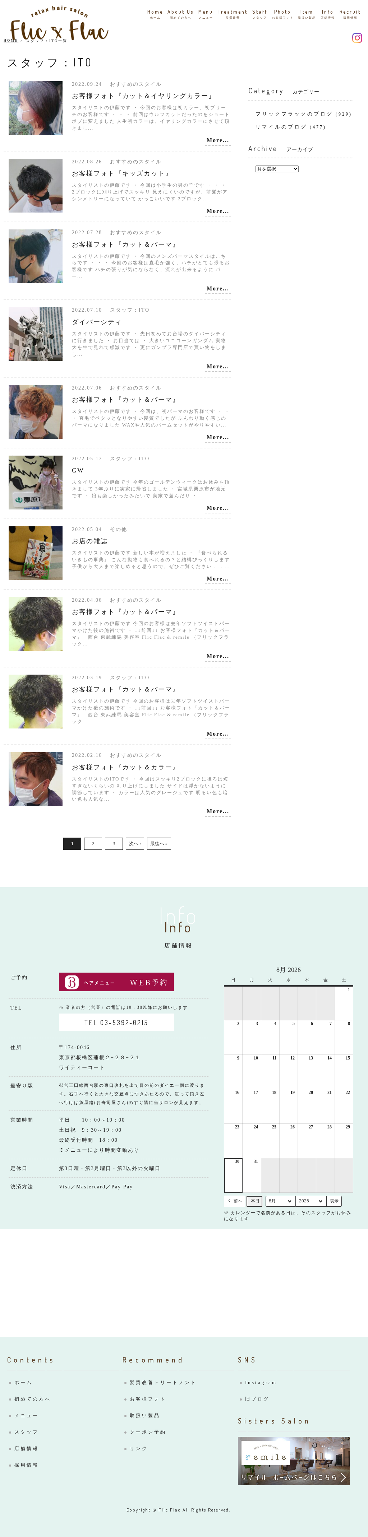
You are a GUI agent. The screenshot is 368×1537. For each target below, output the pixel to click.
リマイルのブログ (281, 127)
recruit (350, 14)
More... (218, 140)
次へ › (135, 843)
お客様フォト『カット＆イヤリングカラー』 (144, 95)
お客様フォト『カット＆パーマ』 (126, 244)
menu (205, 14)
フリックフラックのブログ (294, 114)
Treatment (233, 14)
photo (283, 14)
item (307, 14)
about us (180, 14)
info (328, 14)
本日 (255, 1200)
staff (259, 14)
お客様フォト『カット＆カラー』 (126, 767)
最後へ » (159, 843)
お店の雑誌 (90, 541)
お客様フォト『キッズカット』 (122, 173)
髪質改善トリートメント (163, 1382)
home (155, 14)
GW (78, 470)
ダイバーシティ (97, 322)
